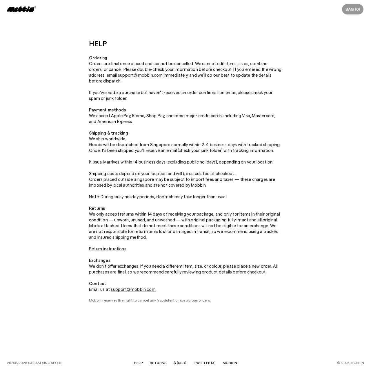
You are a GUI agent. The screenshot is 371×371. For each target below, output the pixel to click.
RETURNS (158, 363)
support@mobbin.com (140, 75)
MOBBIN (230, 363)
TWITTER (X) (205, 363)
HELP (138, 363)
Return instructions (107, 249)
